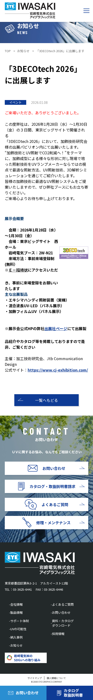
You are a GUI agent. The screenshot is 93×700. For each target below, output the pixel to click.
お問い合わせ (61, 612)
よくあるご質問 (63, 604)
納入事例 (16, 637)
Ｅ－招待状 (18, 270)
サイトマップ (34, 678)
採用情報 (58, 633)
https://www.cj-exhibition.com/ (58, 370)
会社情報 (16, 604)
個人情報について (56, 678)
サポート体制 (19, 621)
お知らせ (16, 645)
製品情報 (16, 612)
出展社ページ (55, 328)
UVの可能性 (18, 629)
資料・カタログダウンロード (63, 623)
